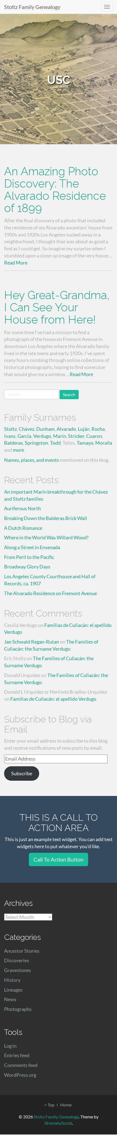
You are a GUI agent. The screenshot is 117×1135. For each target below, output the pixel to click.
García (24, 436)
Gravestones (17, 970)
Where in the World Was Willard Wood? (46, 537)
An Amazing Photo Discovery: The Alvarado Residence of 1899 (55, 190)
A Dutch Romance (23, 528)
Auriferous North (22, 508)
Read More (15, 263)
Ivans (10, 436)
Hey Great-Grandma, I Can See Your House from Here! (57, 307)
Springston (36, 443)
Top (50, 1104)
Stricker (76, 436)
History (12, 980)
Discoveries (16, 960)
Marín (59, 436)
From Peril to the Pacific (29, 557)
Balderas (13, 443)
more (18, 450)
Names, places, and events (31, 460)
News (10, 999)
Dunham (45, 429)
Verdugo (42, 436)
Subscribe (21, 773)
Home (66, 1104)
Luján (84, 429)
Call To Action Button (58, 859)
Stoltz (10, 429)
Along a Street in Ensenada (32, 547)
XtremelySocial (58, 1122)
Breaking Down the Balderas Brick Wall (45, 518)
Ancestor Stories (21, 951)
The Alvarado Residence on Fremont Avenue (50, 593)
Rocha (98, 429)
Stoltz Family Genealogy (32, 7)
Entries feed (16, 1055)
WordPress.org (20, 1075)
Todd (55, 443)
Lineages (13, 990)
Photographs (18, 1009)
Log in (10, 1046)
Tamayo (85, 443)
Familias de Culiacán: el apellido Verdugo (53, 699)
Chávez (26, 429)
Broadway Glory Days (27, 567)
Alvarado (66, 429)
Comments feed (21, 1065)
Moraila (103, 443)
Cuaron (94, 436)
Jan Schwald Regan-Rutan (31, 642)
